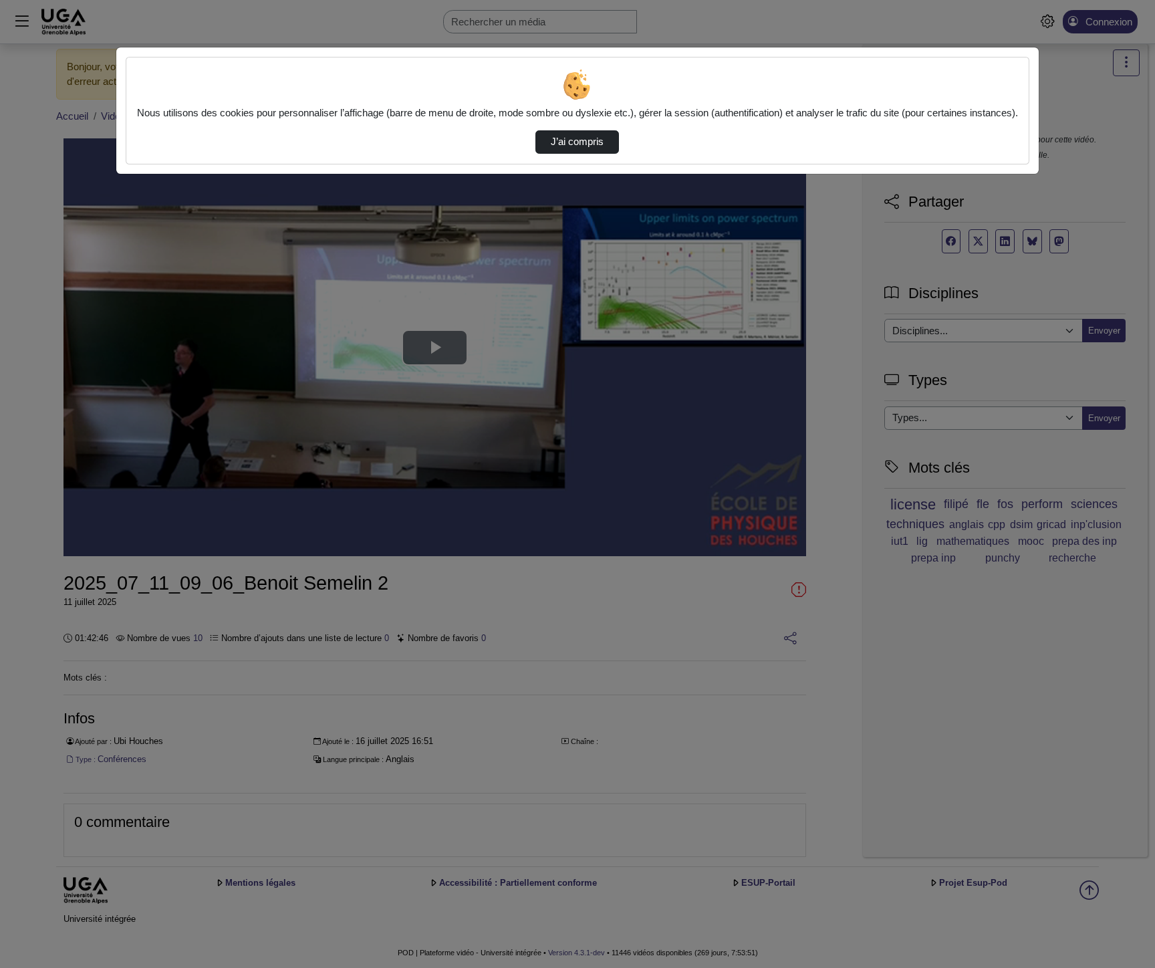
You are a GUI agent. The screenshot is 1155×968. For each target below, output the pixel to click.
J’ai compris (577, 141)
